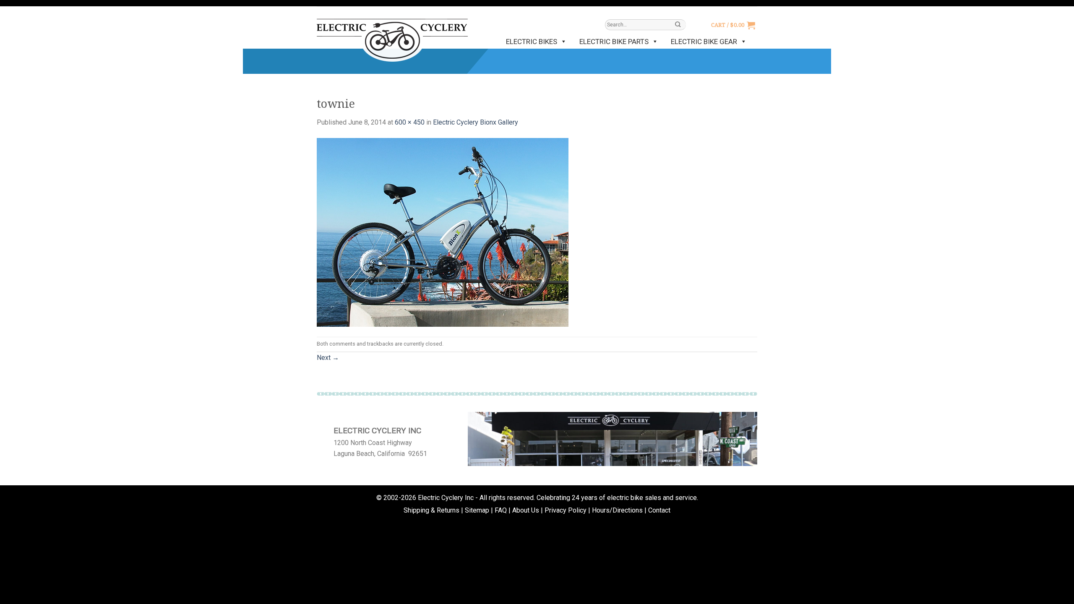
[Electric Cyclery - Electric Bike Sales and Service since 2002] (392, 36)
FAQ (501, 510)
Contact (659, 510)
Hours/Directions (617, 510)
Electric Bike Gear (704, 41)
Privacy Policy (566, 510)
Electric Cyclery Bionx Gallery (475, 122)
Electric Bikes (531, 41)
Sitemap (477, 510)
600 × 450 (410, 122)
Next (328, 358)
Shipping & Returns (431, 510)
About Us (525, 510)
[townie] (442, 232)
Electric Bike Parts (614, 41)
